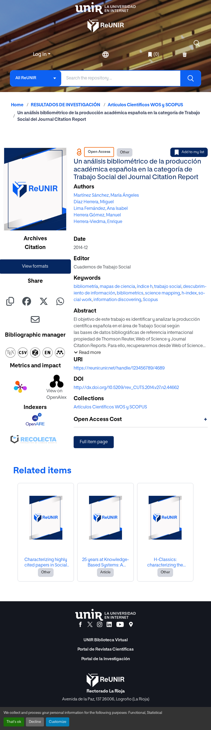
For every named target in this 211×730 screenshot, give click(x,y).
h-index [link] (189, 293)
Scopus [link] (150, 300)
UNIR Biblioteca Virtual (106, 640)
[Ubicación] (131, 624)
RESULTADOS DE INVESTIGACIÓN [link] (65, 105)
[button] (196, 43)
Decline (35, 722)
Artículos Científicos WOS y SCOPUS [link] (145, 105)
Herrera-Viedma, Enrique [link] (98, 222)
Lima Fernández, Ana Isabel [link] (101, 209)
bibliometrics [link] (130, 293)
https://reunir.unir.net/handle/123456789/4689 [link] (119, 368)
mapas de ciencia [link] (117, 287)
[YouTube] (120, 624)
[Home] (105, 8)
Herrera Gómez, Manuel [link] (97, 215)
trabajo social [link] (167, 287)
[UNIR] (105, 615)
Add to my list (193, 152)
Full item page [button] (94, 442)
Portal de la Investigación (105, 659)
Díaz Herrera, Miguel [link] (94, 202)
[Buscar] (190, 78)
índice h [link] (144, 287)
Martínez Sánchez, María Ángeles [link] (106, 195)
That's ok (14, 722)
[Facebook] (80, 624)
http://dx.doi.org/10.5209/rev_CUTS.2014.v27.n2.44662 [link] (126, 388)
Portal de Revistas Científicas (105, 649)
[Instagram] (99, 624)
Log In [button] (40, 54)
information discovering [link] (117, 300)
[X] (90, 624)
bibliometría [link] (86, 287)
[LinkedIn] (109, 624)
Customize (57, 722)
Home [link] (17, 105)
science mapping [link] (162, 293)
